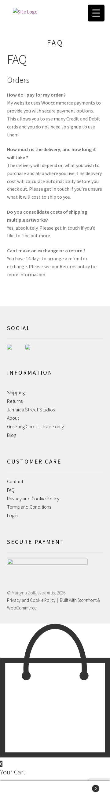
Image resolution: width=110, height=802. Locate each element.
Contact (15, 481)
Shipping (16, 392)
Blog (11, 435)
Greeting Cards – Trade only (35, 426)
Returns (15, 401)
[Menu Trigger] (96, 13)
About (13, 418)
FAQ (11, 490)
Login (12, 515)
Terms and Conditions (29, 507)
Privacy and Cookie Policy (33, 498)
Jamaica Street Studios (31, 410)
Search (55, 791)
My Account (18, 791)
